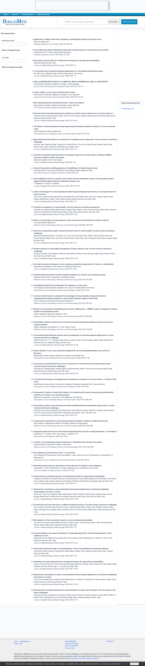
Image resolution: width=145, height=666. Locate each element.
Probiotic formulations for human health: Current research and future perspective (67, 207)
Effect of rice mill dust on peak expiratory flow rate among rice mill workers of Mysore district (71, 220)
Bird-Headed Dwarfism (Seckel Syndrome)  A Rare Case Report (59, 103)
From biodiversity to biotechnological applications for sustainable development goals (68, 71)
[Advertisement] (131, 64)
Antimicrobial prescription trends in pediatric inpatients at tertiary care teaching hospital (69, 275)
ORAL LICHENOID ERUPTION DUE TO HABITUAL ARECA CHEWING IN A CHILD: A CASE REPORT (71, 82)
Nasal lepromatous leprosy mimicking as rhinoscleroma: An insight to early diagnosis (68, 466)
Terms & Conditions (71, 646)
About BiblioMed (70, 641)
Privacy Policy (70, 648)
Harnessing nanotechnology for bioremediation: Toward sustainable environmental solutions (71, 549)
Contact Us (110, 641)
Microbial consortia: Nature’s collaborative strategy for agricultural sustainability (66, 60)
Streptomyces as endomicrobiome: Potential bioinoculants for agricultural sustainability (69, 476)
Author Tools (18, 644)
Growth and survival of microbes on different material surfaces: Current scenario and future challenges (75, 505)
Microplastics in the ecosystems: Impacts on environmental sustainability (63, 520)
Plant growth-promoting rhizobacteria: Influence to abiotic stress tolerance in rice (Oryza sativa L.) (74, 113)
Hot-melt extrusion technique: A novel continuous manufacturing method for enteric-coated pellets (74, 264)
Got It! (134, 664)
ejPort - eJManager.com (22, 641)
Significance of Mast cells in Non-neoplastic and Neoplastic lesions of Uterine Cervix (68, 39)
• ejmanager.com (127, 109)
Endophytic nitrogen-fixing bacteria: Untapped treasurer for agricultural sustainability (68, 562)
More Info (125, 664)
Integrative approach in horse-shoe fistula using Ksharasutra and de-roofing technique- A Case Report (75, 431)
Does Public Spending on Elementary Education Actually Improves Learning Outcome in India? (71, 50)
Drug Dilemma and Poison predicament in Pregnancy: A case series (60, 285)
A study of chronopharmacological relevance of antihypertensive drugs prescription (68, 442)
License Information (71, 644)
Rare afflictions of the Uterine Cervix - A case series (54, 453)
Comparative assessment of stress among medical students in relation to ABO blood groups (71, 421)
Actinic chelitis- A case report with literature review (54, 92)
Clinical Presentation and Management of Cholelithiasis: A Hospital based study (66, 168)
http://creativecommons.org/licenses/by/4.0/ (84, 658)
